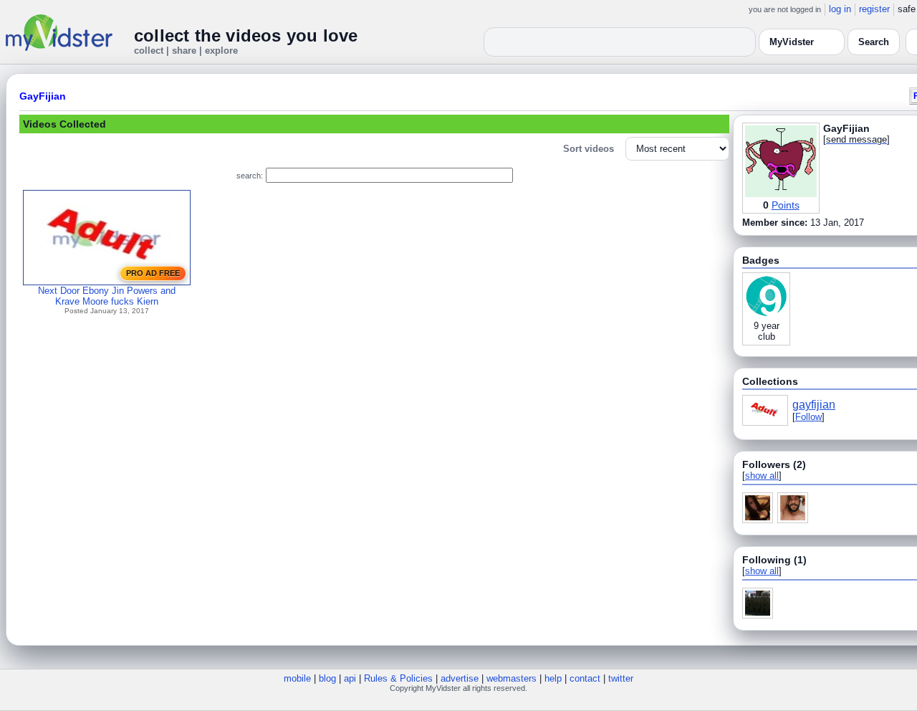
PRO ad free (153, 273)
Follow (808, 416)
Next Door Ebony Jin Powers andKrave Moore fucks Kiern (107, 296)
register (874, 9)
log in (840, 9)
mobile (297, 678)
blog (327, 678)
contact (585, 678)
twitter (620, 678)
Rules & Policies (398, 678)
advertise (460, 678)
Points (786, 205)
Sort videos (588, 148)
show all (762, 475)
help (553, 678)
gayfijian (813, 405)
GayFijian (42, 96)
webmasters (511, 678)
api (350, 678)
